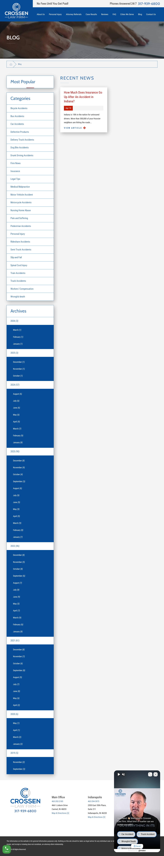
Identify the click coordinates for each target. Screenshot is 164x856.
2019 (14, 752)
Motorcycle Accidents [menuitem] (21, 202)
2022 (15, 546)
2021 (15, 640)
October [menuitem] (18, 375)
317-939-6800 (149, 4)
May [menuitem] (16, 414)
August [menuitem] (17, 394)
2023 (15, 451)
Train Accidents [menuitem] (18, 273)
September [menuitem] (19, 481)
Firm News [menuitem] (16, 163)
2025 (14, 352)
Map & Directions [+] (60, 813)
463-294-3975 (93, 801)
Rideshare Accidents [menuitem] (20, 241)
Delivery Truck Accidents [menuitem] (22, 139)
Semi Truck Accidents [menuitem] (21, 249)
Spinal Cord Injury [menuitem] (19, 265)
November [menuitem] (19, 369)
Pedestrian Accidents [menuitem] (21, 226)
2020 (14, 714)
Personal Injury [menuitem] (18, 233)
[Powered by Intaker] (142, 850)
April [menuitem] (16, 421)
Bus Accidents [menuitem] (17, 116)
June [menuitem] (16, 407)
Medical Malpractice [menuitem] (20, 186)
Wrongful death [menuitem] (18, 296)
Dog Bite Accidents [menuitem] (20, 147)
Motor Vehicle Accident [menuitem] (22, 194)
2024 (15, 384)
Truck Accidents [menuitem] (18, 280)
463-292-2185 (57, 801)
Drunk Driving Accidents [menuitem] (22, 155)
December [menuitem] (19, 362)
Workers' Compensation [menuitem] (22, 288)
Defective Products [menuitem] (20, 131)
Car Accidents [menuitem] (17, 124)
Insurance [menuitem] (15, 171)
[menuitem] (43, 14)
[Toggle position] (150, 774)
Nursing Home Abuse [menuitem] (21, 210)
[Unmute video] (119, 774)
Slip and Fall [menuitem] (16, 257)
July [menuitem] (16, 401)
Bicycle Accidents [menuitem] (19, 108)
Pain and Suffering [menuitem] (19, 218)
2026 (14, 320)
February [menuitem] (18, 337)
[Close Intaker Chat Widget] (155, 774)
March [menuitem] (17, 330)
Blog (19, 64)
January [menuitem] (18, 344)
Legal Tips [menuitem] (15, 178)
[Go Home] (11, 64)
